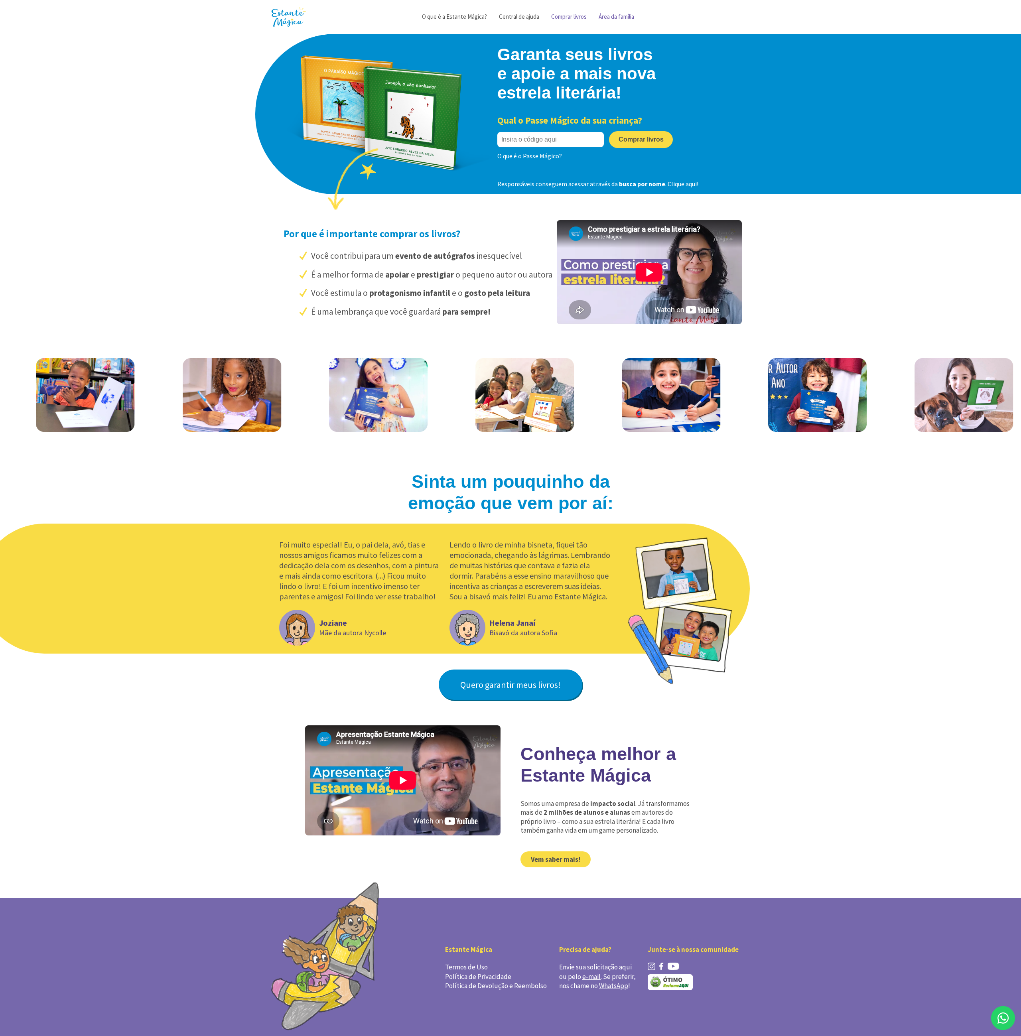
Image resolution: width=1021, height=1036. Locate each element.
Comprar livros (569, 16)
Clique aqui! (683, 184)
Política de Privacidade (478, 976)
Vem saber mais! (555, 859)
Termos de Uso (466, 967)
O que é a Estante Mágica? (454, 16)
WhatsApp (613, 985)
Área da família (616, 16)
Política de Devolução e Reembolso (496, 985)
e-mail (591, 976)
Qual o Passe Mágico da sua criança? (569, 120)
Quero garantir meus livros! (510, 684)
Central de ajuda (519, 16)
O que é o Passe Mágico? (529, 156)
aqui (625, 967)
